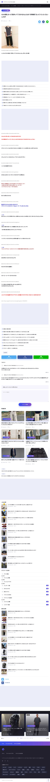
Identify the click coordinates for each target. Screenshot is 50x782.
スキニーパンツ (5, 774)
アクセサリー (44, 772)
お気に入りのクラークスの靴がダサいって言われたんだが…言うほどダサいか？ (22, 511)
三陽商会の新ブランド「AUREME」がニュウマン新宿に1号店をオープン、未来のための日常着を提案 (19, 334)
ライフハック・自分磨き (8, 597)
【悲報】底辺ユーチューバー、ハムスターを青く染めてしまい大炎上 (14, 97)
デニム (35, 772)
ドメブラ (43, 767)
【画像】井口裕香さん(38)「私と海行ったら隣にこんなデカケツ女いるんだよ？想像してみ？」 (18, 91)
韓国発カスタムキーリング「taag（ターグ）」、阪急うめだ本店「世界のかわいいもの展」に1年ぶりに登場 (20, 339)
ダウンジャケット (5, 772)
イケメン (26, 772)
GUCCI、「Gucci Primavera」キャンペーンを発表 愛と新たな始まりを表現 (15, 342)
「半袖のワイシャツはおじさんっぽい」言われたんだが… (12, 105)
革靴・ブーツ (5, 769)
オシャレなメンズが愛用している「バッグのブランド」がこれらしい (13, 475)
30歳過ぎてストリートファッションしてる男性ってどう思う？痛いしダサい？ (37, 442)
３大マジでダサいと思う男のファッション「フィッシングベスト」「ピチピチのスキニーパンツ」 (17, 471)
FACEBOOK (7, 682)
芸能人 (19, 774)
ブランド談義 (6, 574)
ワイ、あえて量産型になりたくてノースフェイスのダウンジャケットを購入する (37, 460)
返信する (47, 372)
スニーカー (4, 767)
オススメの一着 (26, 588)
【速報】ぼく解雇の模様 (7, 328)
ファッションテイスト (7, 581)
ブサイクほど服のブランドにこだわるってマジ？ (16, 556)
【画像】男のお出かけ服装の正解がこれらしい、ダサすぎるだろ (13, 345)
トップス (25, 767)
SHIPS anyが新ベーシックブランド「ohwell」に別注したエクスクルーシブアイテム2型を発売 (19, 337)
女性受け (32, 769)
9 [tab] (30, 738)
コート (34, 767)
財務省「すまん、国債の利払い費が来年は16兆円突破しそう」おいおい (14, 102)
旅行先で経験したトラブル (7, 99)
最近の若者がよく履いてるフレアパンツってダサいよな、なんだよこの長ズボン (12, 423)
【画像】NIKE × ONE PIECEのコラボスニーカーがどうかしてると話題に (21, 524)
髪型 (29, 767)
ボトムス (37, 769)
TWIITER (7, 679)
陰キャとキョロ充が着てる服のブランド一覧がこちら (12, 459)
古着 (21, 772)
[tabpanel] (13, 725)
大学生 (28, 769)
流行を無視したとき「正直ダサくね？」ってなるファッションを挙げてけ (20, 563)
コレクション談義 (26, 601)
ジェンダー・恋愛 (26, 585)
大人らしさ (12, 772)
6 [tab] (25, 738)
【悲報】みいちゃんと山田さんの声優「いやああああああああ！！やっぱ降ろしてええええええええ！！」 (19, 86)
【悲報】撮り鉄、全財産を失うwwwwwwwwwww (11, 88)
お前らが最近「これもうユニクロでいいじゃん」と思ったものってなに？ (12, 442)
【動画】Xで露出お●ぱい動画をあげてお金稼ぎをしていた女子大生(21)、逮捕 (16, 331)
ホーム (3, 743)
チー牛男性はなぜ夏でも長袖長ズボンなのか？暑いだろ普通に (19, 543)
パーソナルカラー (12, 774)
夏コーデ (42, 769)
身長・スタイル (26, 591)
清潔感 (23, 774)
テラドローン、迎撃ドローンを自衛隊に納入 (10, 348)
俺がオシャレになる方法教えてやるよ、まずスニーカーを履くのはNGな (20, 517)
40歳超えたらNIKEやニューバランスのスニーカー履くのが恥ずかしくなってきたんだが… (24, 669)
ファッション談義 (6, 10)
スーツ (31, 772)
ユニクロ (5, 352)
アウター (38, 767)
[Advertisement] (25, 71)
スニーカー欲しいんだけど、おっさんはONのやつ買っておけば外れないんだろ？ (22, 550)
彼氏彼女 (17, 772)
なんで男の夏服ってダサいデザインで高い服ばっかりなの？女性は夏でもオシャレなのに (37, 423)
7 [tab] (27, 738)
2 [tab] (19, 738)
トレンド (19, 769)
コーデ (15, 767)
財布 (39, 772)
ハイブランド (20, 767)
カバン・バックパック (12, 769)
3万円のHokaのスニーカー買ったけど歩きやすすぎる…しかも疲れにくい (21, 530)
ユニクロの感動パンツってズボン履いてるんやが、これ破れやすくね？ (20, 504)
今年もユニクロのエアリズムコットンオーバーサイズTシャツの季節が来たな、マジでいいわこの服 (13, 730)
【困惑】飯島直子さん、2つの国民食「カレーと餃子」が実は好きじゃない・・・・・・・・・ (16, 94)
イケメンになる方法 (26, 594)
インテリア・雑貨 (26, 604)
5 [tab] (24, 738)
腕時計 (23, 769)
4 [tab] (22, 738)
